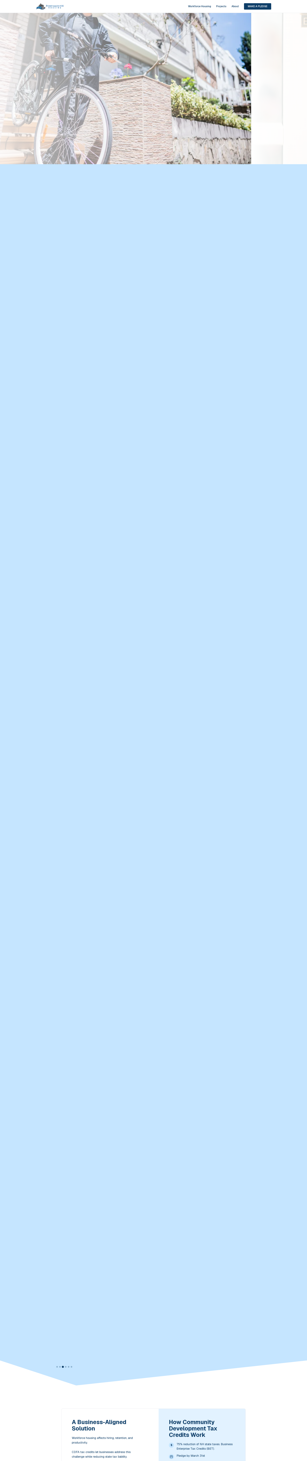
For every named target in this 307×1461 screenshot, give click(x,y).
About (235, 6)
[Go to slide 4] (66, 1367)
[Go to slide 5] (68, 1367)
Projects (221, 6)
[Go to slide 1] (57, 1367)
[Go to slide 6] (71, 1367)
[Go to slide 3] (63, 1367)
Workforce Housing (199, 6)
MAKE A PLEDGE (257, 6)
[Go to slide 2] (60, 1367)
